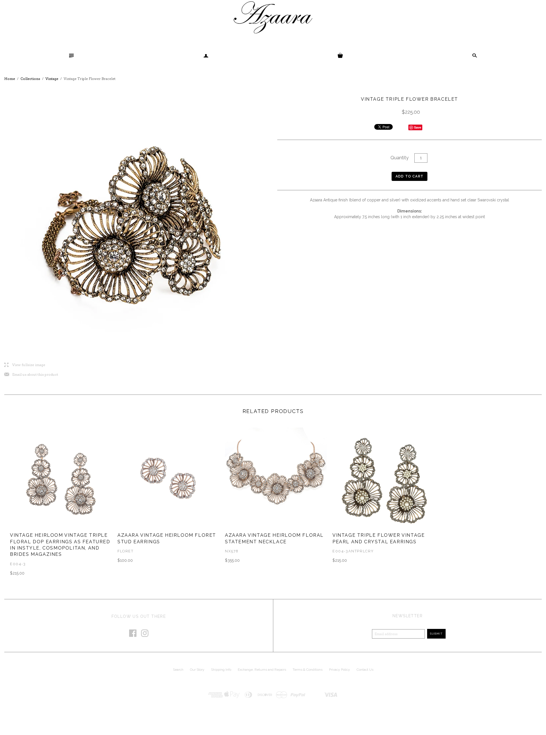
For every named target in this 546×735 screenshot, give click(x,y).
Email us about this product (31, 374)
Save (417, 127)
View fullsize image (24, 365)
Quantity (399, 157)
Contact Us (365, 670)
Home (9, 79)
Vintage (52, 79)
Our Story (197, 670)
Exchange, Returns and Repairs (262, 670)
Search (178, 670)
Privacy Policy (339, 670)
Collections (30, 79)
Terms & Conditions (307, 670)
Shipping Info (221, 670)
